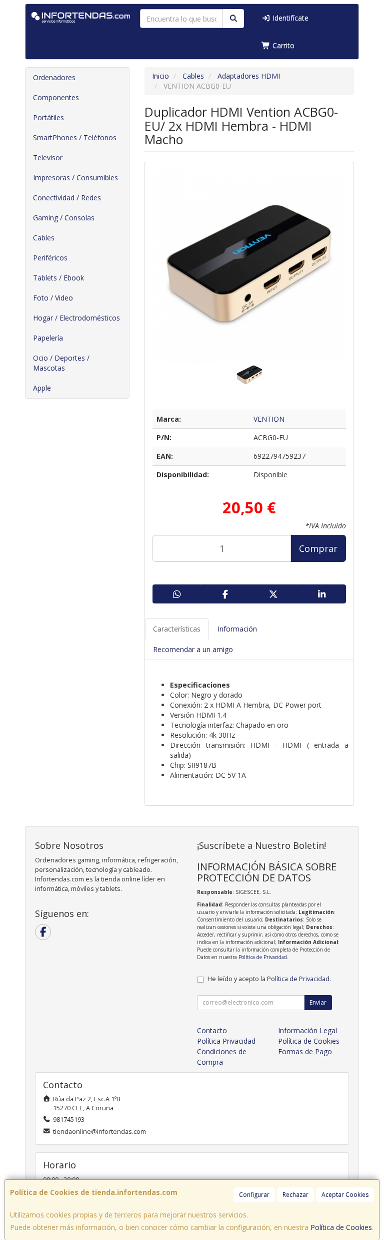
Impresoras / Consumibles (75, 177)
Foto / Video (53, 297)
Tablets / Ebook (58, 277)
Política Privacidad (226, 1041)
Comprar (318, 548)
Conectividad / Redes (67, 197)
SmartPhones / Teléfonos (74, 137)
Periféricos (50, 257)
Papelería (48, 338)
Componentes (56, 97)
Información (237, 629)
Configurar (254, 1194)
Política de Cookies (341, 1227)
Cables (43, 237)
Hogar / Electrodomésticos (76, 318)
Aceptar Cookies (345, 1194)
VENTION (269, 419)
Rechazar (295, 1194)
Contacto (212, 1030)
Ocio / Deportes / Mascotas (61, 363)
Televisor (47, 157)
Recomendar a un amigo (193, 649)
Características (176, 629)
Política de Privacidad (262, 957)
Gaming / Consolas (63, 217)
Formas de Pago (305, 1051)
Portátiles (48, 117)
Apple (42, 388)
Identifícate (289, 18)
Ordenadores (54, 77)
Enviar (318, 1002)
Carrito (282, 45)
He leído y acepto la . (269, 979)
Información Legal (307, 1030)
